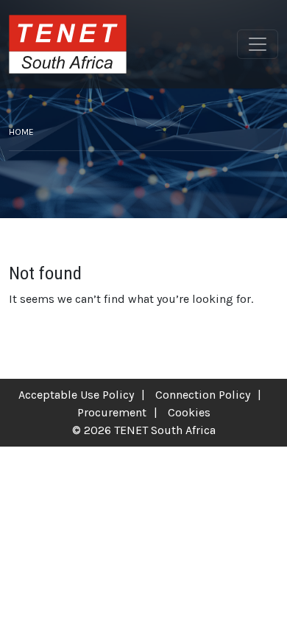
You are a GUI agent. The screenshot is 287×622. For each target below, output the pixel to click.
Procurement (111, 412)
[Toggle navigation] (257, 44)
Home (21, 132)
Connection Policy (202, 395)
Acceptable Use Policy (76, 395)
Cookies (189, 412)
